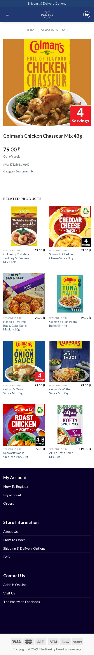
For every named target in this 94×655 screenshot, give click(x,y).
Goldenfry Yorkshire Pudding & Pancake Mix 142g (16, 258)
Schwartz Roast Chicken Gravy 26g (15, 455)
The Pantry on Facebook (21, 601)
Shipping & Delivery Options (47, 3)
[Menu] (7, 14)
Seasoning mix (55, 30)
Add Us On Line (14, 584)
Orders (8, 503)
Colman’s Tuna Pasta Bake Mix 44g (63, 323)
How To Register (16, 486)
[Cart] (86, 14)
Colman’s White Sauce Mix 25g (59, 391)
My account (12, 495)
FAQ (6, 556)
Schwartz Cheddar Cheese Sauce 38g (61, 256)
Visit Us (9, 593)
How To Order (14, 540)
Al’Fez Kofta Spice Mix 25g (61, 455)
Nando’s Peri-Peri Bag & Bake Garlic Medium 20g (15, 325)
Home (31, 30)
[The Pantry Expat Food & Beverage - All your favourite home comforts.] (47, 14)
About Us (10, 531)
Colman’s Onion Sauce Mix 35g (13, 391)
